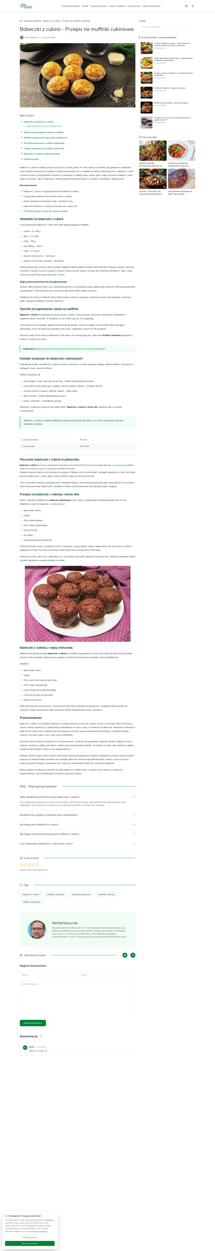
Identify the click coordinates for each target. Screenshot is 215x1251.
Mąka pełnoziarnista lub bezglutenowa (44, 126)
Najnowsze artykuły (71, 6)
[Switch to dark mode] (193, 6)
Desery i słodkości (117, 6)
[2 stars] (25, 864)
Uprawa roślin (134, 6)
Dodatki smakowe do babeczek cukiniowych (45, 137)
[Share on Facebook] (124, 955)
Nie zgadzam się (30, 1237)
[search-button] (186, 6)
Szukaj (142, 21)
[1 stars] (21, 864)
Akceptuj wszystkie (30, 1243)
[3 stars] (29, 864)
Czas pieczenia (119, 465)
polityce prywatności (39, 1231)
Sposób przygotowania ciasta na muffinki (44, 132)
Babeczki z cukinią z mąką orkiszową (42, 154)
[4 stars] (33, 864)
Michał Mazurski (31, 37)
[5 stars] (37, 864)
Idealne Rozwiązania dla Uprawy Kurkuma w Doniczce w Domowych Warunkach (71, 349)
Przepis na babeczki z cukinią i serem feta (44, 148)
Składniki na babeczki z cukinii (38, 122)
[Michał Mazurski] (22, 37)
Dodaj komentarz (33, 1023)
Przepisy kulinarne (98, 6)
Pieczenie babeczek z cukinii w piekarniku (44, 143)
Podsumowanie (31, 159)
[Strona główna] (21, 21)
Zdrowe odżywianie (151, 6)
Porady (85, 6)
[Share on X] (132, 955)
